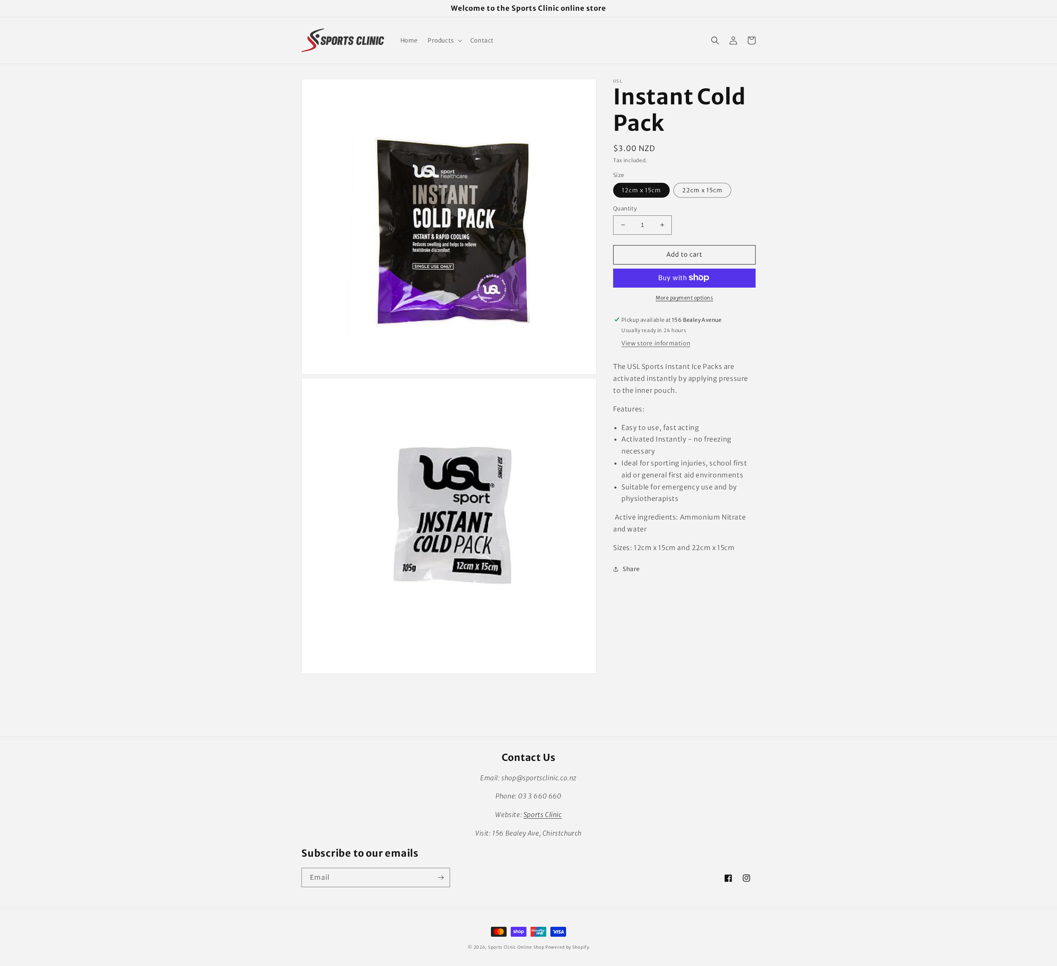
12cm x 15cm (641, 190)
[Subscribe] (440, 877)
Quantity (625, 208)
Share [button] (631, 568)
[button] (444, 40)
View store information (655, 343)
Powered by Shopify (567, 947)
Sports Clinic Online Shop (516, 947)
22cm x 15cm (702, 190)
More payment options (684, 297)
